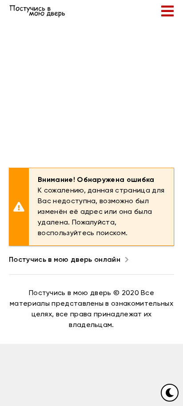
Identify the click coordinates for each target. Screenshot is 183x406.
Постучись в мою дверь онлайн (64, 260)
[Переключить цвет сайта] (170, 393)
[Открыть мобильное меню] (167, 11)
